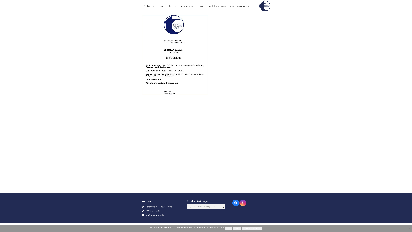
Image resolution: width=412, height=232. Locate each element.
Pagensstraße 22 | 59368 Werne (159, 207)
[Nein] (409, 228)
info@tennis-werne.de (155, 215)
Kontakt (147, 201)
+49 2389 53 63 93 (153, 211)
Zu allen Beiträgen (198, 201)
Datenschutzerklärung (252, 228)
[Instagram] (242, 203)
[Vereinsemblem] (264, 6)
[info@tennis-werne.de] (144, 215)
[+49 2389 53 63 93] (144, 211)
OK (229, 228)
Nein (237, 228)
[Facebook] (235, 203)
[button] (166, 6)
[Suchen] (222, 206)
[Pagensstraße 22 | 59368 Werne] (144, 207)
